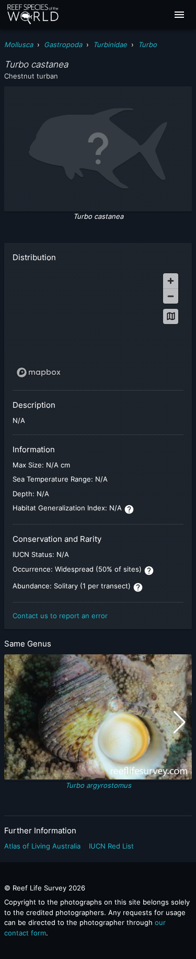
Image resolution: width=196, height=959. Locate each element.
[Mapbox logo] (39, 372)
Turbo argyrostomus (98, 785)
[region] (98, 325)
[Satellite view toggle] (170, 316)
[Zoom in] (170, 280)
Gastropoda (63, 44)
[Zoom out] (170, 296)
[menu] (179, 14)
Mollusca (18, 44)
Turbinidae (110, 44)
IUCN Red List (111, 846)
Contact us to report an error (60, 615)
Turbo (147, 44)
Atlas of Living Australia (42, 846)
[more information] (129, 509)
